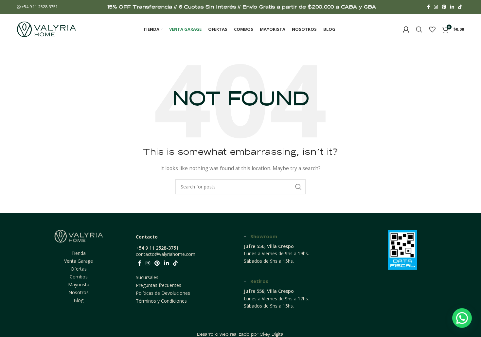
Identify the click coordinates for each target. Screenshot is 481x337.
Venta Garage (78, 261)
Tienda (78, 253)
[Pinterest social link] (444, 7)
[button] (462, 318)
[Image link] (78, 236)
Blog (78, 300)
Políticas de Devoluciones (163, 293)
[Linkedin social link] (452, 7)
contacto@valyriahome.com (165, 254)
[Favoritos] (432, 29)
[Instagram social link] (436, 7)
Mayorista (78, 284)
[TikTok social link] (460, 7)
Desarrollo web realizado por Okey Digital (240, 334)
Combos (79, 277)
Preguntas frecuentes (158, 285)
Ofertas (79, 269)
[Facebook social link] (428, 7)
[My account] (406, 29)
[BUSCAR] (298, 186)
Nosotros (78, 292)
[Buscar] (419, 29)
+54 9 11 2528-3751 (39, 6)
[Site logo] (46, 29)
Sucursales (147, 277)
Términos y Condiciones (161, 301)
